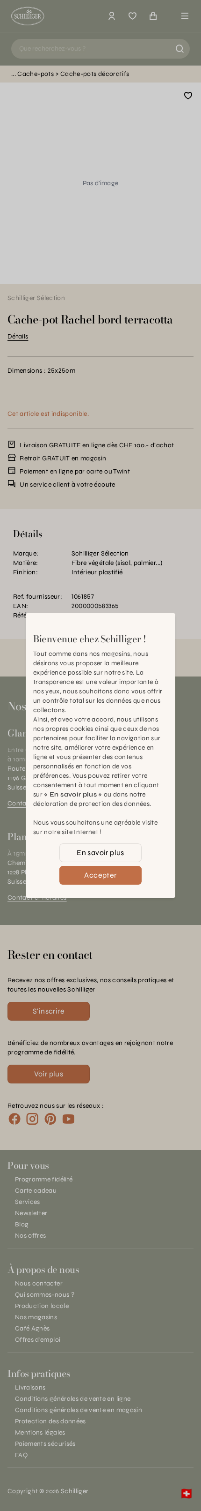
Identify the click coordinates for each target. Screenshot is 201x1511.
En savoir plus (100, 852)
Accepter (100, 875)
